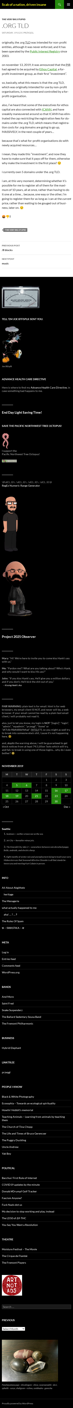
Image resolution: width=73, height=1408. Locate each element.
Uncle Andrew (10, 1146)
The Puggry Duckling (14, 1140)
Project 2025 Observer (19, 637)
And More (8, 996)
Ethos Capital (48, 69)
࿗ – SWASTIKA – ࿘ (13, 927)
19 (16, 796)
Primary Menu (68, 4)
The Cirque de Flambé (14, 1255)
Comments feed (11, 965)
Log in (5, 952)
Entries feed (9, 958)
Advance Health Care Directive (49, 387)
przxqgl (28, 32)
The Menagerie (10, 901)
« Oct (6, 806)
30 (56, 801)
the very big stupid (13, 19)
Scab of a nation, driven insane (24, 4)
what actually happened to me (19, 907)
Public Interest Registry (45, 51)
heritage (8, 894)
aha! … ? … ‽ (10, 914)
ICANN (46, 109)
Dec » (67, 806)
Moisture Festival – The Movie (19, 1249)
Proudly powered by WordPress (17, 1403)
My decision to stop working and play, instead (28, 1211)
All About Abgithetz (13, 887)
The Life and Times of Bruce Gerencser (24, 1133)
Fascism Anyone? (12, 1198)
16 (56, 790)
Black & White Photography (18, 1096)
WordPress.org (10, 972)
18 (6, 796)
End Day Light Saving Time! (22, 412)
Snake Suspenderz (12, 1010)
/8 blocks (11, 248)
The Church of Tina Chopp (17, 1126)
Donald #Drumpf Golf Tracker (19, 1191)
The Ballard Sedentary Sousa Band (21, 1016)
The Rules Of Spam (13, 921)
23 (56, 796)
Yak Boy (6, 1153)
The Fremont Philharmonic (17, 1023)
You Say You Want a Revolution (20, 1224)
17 (66, 790)
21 (36, 796)
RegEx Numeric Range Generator (21, 485)
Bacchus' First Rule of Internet (19, 1178)
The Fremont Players (14, 1262)
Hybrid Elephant (11, 1047)
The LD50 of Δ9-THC (14, 1218)
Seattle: (6, 828)
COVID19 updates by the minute (21, 1184)
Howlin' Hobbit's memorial (17, 1110)
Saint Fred (8, 1003)
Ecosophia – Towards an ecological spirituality (28, 1103)
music (8, 261)
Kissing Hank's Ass (13, 685)
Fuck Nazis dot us (12, 1204)
